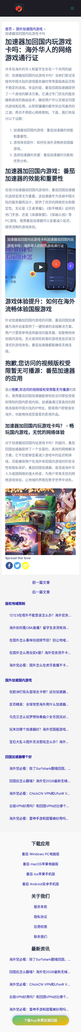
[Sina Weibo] (25, 565)
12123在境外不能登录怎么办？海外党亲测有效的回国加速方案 (40, 615)
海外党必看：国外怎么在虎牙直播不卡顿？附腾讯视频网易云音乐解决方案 (40, 665)
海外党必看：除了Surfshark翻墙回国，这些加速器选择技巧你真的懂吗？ (40, 768)
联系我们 (40, 937)
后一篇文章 (41, 592)
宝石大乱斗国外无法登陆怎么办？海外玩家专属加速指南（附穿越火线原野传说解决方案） (40, 742)
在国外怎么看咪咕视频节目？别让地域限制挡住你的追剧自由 (40, 640)
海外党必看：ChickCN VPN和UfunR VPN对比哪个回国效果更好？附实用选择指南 (40, 793)
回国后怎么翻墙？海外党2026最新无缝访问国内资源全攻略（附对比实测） (40, 781)
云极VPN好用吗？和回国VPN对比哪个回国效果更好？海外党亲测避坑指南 (40, 806)
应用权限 (40, 927)
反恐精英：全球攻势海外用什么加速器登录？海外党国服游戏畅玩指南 (40, 704)
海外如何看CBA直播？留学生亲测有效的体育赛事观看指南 (40, 628)
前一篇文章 (41, 582)
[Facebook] (9, 565)
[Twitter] (17, 565)
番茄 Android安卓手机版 (40, 884)
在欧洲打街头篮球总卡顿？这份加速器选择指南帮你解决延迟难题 (40, 692)
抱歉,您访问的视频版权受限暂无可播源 (40, 389)
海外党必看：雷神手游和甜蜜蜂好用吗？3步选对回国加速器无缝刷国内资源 (40, 818)
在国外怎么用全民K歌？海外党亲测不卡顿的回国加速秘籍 (40, 653)
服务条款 (40, 907)
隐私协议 (40, 917)
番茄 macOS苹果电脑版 (40, 864)
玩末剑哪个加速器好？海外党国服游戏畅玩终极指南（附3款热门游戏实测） (40, 729)
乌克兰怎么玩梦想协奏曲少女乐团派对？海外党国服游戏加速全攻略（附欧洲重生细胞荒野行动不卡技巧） (40, 717)
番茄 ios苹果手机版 (40, 874)
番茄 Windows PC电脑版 (40, 854)
